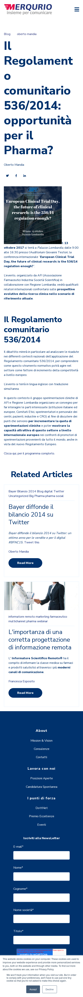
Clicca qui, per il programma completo (29, 453)
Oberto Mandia (14, 165)
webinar (42, 621)
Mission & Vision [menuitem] (41, 741)
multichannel (17, 621)
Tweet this (31, 542)
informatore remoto (21, 617)
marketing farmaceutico (51, 617)
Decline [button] (50, 989)
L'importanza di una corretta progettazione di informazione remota (39, 640)
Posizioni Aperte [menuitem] (41, 778)
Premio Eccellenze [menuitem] (41, 816)
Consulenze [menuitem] (41, 749)
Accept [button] (33, 989)
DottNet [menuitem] (42, 808)
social (60, 496)
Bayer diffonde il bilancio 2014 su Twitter (30, 514)
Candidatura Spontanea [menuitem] (41, 787)
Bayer (12, 491)
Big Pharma (37, 496)
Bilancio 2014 (26, 491)
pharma (50, 496)
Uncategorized (18, 496)
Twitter (58, 491)
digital (48, 491)
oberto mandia (26, 34)
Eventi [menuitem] (41, 825)
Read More (25, 563)
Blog (7, 34)
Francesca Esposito (21, 681)
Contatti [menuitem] (41, 757)
